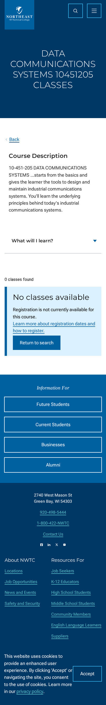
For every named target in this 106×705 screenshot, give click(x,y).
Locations (14, 570)
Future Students (53, 404)
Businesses (53, 444)
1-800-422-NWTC (53, 523)
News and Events (20, 592)
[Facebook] (41, 544)
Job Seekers (62, 570)
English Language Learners (76, 625)
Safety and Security (22, 603)
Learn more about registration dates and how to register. (54, 327)
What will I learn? (32, 241)
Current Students (53, 424)
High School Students (71, 592)
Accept (87, 673)
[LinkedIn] (49, 544)
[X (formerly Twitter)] (56, 544)
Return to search (37, 342)
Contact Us (53, 534)
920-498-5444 (53, 512)
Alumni (53, 465)
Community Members (71, 614)
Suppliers (59, 636)
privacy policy (29, 691)
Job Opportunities (21, 581)
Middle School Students (73, 603)
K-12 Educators (65, 581)
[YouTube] (64, 544)
